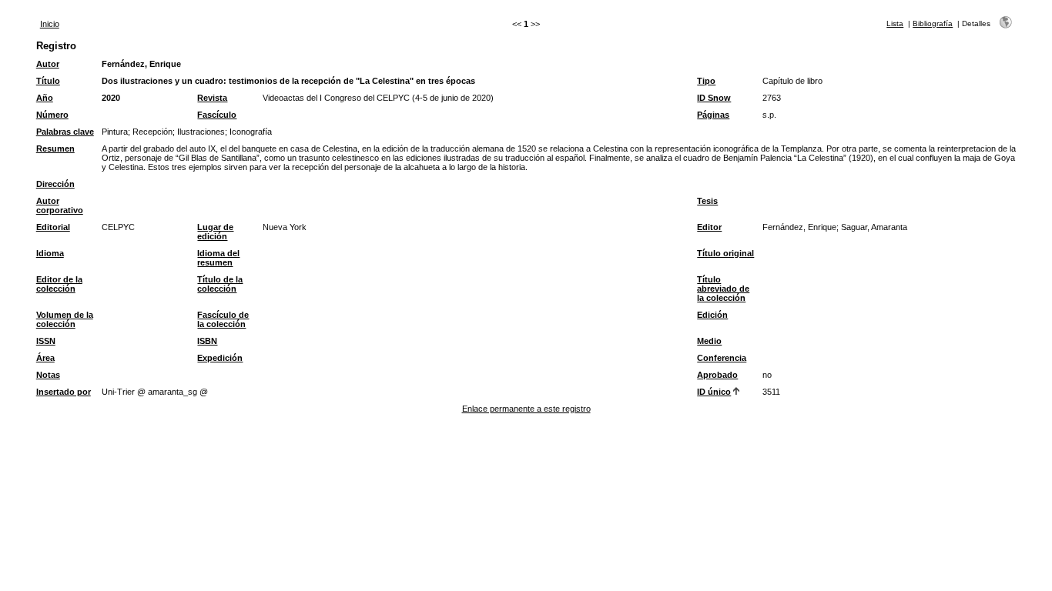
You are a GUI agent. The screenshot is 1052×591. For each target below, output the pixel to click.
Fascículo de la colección (223, 319)
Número (52, 114)
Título (48, 80)
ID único (714, 391)
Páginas (713, 114)
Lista (894, 23)
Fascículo (216, 114)
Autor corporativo (59, 205)
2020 (111, 97)
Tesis (707, 200)
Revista (212, 97)
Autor (47, 63)
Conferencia (721, 357)
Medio (709, 341)
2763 (771, 97)
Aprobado (717, 374)
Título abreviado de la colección (723, 288)
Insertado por (63, 391)
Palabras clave (65, 131)
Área (45, 357)
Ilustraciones (201, 131)
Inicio (49, 23)
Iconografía (250, 131)
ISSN (45, 341)
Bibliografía (933, 23)
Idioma (50, 253)
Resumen (55, 148)
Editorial (53, 227)
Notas (48, 374)
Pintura (115, 131)
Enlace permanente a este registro (526, 408)
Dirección (55, 184)
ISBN (207, 341)
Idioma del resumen (218, 258)
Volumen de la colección (64, 319)
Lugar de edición (215, 231)
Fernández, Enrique (141, 63)
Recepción (152, 131)
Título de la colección (220, 284)
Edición (712, 314)
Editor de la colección (59, 284)
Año (44, 97)
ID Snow (714, 97)
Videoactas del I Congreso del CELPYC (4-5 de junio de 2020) (378, 97)
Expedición (220, 357)
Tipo (706, 80)
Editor (709, 227)
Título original (725, 253)
